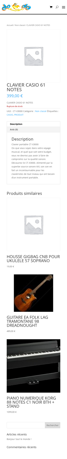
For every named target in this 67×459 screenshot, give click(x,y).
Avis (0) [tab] (14, 129)
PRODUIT (19, 114)
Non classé (20, 25)
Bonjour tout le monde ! (19, 439)
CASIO (10, 114)
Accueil (10, 25)
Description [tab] (16, 124)
